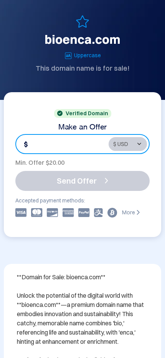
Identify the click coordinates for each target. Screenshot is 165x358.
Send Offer (77, 181)
